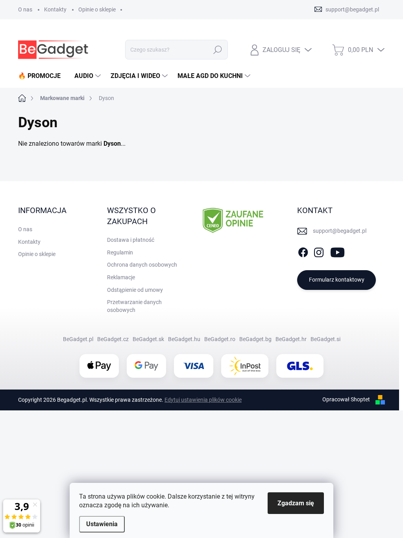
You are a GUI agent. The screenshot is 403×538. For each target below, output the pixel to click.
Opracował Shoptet (346, 399)
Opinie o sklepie (97, 9)
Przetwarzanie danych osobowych (134, 306)
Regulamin (120, 252)
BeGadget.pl (78, 339)
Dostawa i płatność (130, 240)
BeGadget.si (325, 339)
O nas (25, 9)
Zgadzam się (295, 503)
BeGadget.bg (255, 339)
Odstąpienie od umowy (135, 290)
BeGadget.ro (219, 339)
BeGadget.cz (113, 339)
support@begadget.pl (339, 231)
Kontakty (55, 9)
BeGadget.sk (148, 339)
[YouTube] (337, 251)
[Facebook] (303, 251)
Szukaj (218, 49)
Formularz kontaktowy (336, 279)
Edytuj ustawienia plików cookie (203, 400)
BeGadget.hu (184, 339)
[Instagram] (319, 251)
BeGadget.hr (291, 339)
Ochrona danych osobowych (142, 265)
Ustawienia (102, 524)
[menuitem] (42, 76)
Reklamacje (121, 277)
